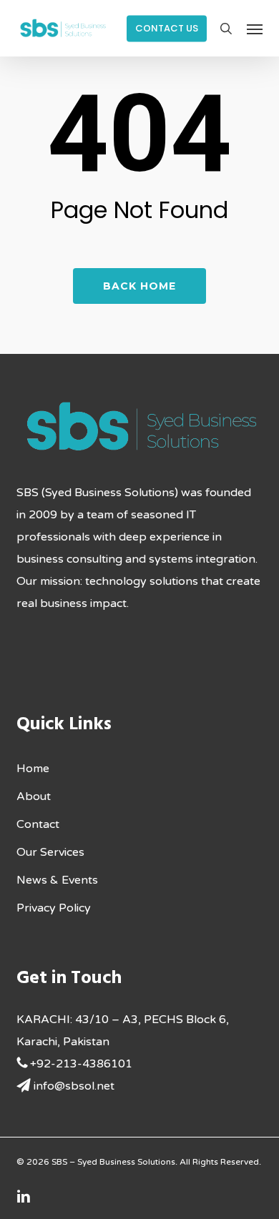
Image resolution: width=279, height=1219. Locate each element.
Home (32, 768)
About (33, 796)
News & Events (57, 880)
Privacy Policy (53, 908)
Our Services (50, 852)
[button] (255, 28)
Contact (37, 824)
